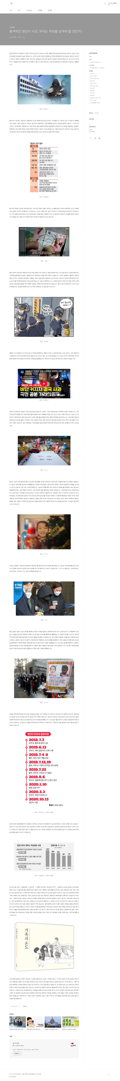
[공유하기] (16, 1006)
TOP (109, 1074)
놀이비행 (92, 95)
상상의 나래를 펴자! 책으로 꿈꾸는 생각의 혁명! (26, 1050)
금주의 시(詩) (93, 76)
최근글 (91, 113)
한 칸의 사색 (93, 83)
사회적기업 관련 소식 (95, 62)
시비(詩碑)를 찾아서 (95, 103)
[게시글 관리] (18, 1006)
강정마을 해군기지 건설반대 (97, 68)
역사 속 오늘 (93, 100)
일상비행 (92, 88)
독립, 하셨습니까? (94, 78)
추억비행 (92, 93)
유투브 (99, 138)
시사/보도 (29, 10)
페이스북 (90, 138)
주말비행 (92, 90)
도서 (10, 10)
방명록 (50, 10)
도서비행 (92, 73)
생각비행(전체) (93, 53)
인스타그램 (95, 138)
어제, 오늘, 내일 (94, 86)
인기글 (96, 113)
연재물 (40, 10)
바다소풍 (92, 81)
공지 (19, 10)
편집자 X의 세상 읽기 (95, 98)
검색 (104, 3)
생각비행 (16, 1043)
